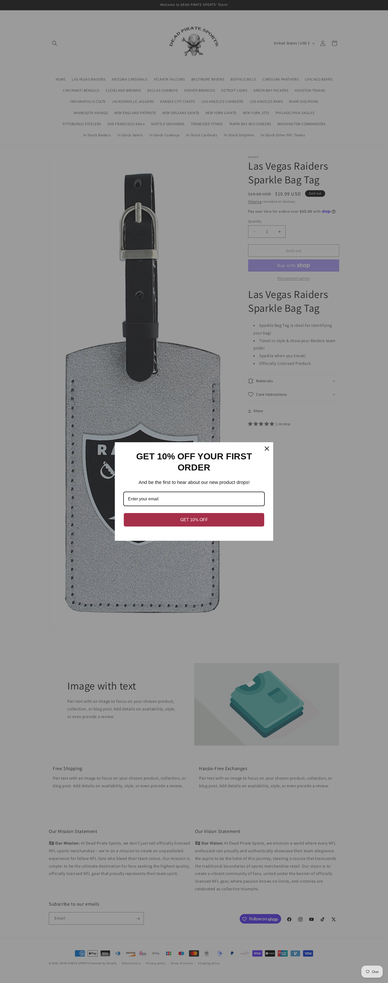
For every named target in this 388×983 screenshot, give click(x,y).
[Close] (267, 448)
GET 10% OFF (194, 520)
